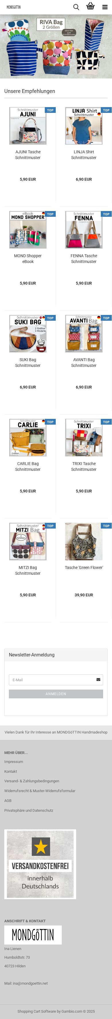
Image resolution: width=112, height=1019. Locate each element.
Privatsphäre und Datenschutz (28, 810)
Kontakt (10, 771)
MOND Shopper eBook (28, 258)
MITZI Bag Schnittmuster (27, 570)
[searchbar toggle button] (76, 7)
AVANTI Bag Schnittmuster (83, 362)
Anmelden (56, 694)
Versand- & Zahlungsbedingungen (31, 781)
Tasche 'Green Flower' (84, 567)
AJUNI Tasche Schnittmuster (27, 155)
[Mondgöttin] (11, 7)
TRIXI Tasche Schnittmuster (83, 466)
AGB (7, 800)
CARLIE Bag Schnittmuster (27, 466)
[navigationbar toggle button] (105, 7)
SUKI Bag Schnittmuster (27, 362)
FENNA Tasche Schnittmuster (84, 258)
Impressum (13, 761)
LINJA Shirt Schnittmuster (83, 155)
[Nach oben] (96, 1010)
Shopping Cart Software (37, 1011)
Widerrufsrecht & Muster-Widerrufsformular (39, 791)
